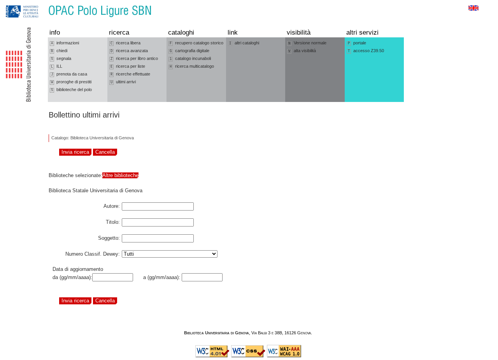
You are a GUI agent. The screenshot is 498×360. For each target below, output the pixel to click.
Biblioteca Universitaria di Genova (216, 332)
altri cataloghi (244, 43)
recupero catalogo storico (196, 43)
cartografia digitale (189, 50)
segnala (61, 58)
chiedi (59, 50)
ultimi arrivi (123, 81)
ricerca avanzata (129, 50)
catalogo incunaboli (190, 58)
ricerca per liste (127, 66)
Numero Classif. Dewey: (92, 252)
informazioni (65, 43)
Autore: (111, 204)
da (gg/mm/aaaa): (72, 277)
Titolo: (113, 220)
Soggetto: (109, 236)
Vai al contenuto (42, 3)
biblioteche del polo (71, 89)
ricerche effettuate (130, 74)
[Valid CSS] (248, 355)
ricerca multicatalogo (192, 66)
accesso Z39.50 (366, 50)
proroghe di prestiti (71, 81)
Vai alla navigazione (14, 3)
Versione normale (307, 43)
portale (357, 43)
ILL (56, 66)
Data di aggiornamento (78, 269)
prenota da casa (69, 74)
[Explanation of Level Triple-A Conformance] (284, 355)
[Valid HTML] (212, 355)
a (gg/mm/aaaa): (160, 277)
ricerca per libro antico (134, 58)
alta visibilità (302, 50)
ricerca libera (125, 43)
